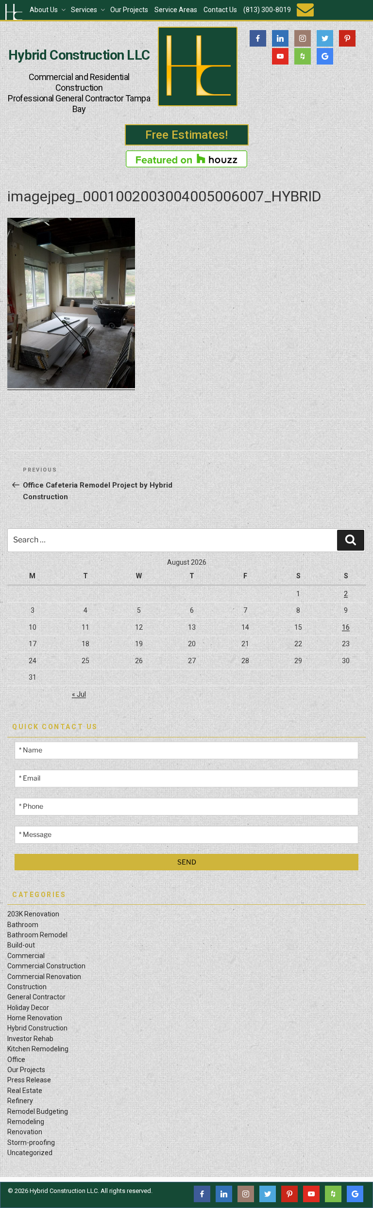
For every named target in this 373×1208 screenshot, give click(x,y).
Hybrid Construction (37, 1028)
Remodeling (25, 1122)
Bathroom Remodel (37, 935)
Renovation (24, 1132)
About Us (44, 10)
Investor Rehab (30, 1039)
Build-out (21, 945)
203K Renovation (33, 914)
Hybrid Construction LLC (79, 55)
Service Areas (175, 10)
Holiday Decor (28, 1008)
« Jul (79, 694)
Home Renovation (34, 1018)
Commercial (26, 956)
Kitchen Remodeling (37, 1049)
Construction (27, 987)
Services (84, 10)
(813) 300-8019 (267, 10)
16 (346, 627)
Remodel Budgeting (37, 1111)
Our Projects (129, 10)
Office (16, 1059)
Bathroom (22, 925)
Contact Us (220, 10)
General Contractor (36, 997)
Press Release (29, 1080)
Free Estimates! (186, 135)
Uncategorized (29, 1153)
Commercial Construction (46, 966)
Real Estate (24, 1090)
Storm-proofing (31, 1142)
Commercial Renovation (44, 976)
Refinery (20, 1101)
